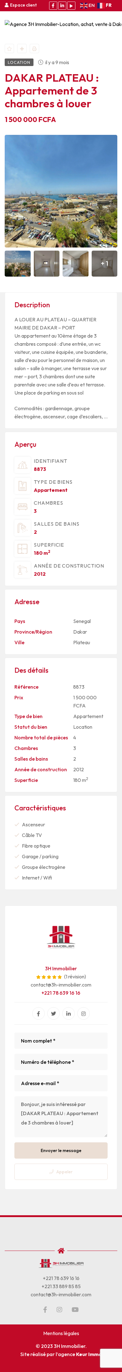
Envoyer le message (61, 1150)
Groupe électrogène (43, 867)
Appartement (51, 490)
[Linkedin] (68, 1013)
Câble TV (32, 835)
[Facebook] (38, 1013)
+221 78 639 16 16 (61, 993)
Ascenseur (33, 824)
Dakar (80, 632)
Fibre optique (36, 846)
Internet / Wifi (37, 878)
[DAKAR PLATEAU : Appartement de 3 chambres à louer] (61, 937)
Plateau (81, 642)
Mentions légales (61, 1333)
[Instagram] (83, 1013)
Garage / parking (40, 856)
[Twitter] (53, 1013)
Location (82, 727)
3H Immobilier (61, 968)
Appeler (64, 1172)
